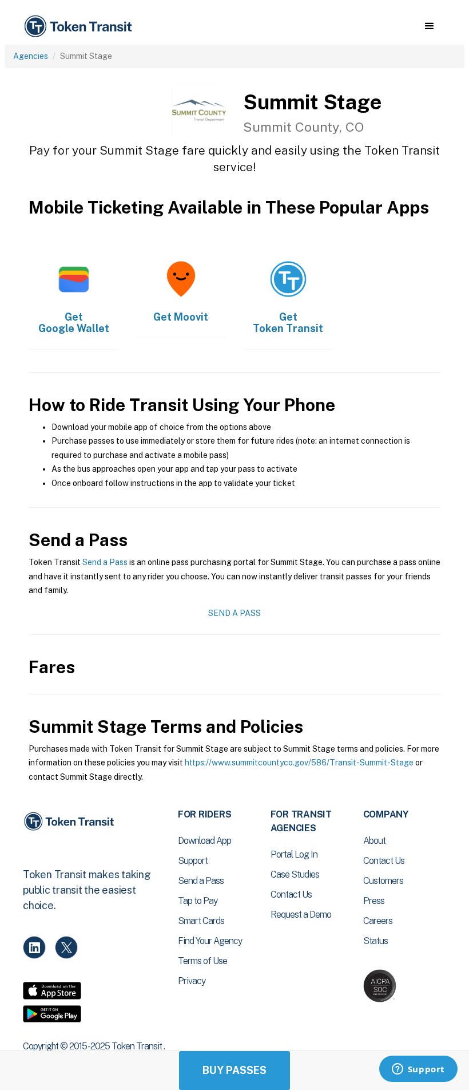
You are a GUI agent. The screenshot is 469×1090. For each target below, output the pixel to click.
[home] (80, 26)
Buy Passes (234, 1070)
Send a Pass (105, 562)
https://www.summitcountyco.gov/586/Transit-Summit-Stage (299, 762)
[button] (429, 26)
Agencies (30, 56)
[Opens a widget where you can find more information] (418, 1070)
